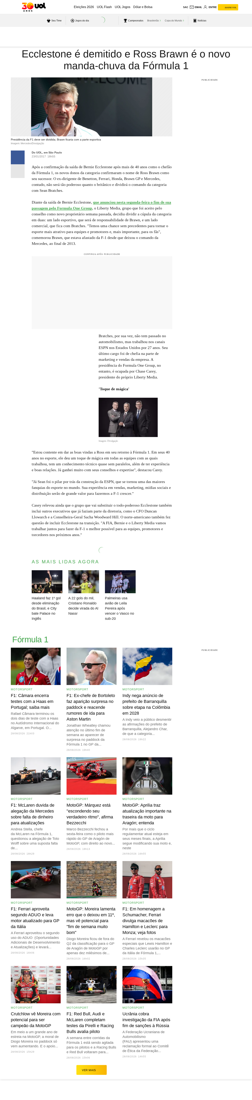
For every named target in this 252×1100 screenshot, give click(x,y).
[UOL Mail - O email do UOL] (195, 7)
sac (185, 7)
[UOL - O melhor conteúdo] (33, 7)
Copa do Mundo (173, 20)
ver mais (89, 1070)
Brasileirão (153, 20)
